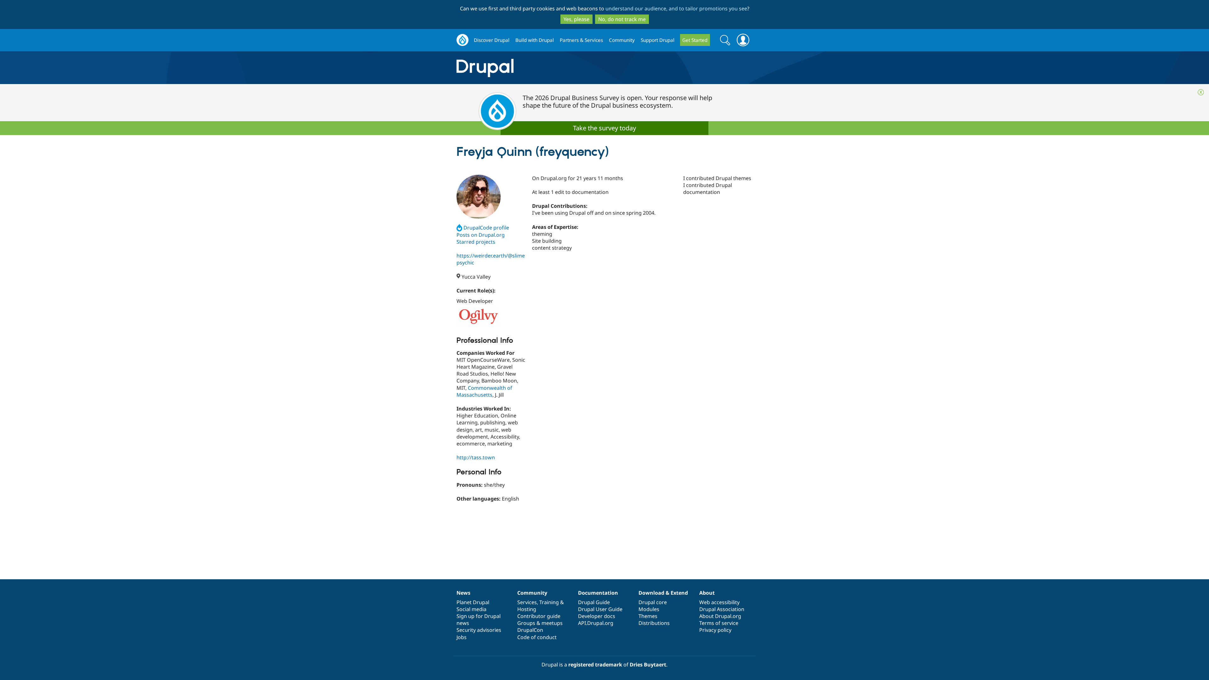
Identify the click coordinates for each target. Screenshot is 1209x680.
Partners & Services (581, 40)
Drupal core (653, 602)
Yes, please (576, 19)
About (707, 592)
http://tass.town (476, 457)
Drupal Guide (594, 602)
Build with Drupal (534, 40)
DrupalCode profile (486, 227)
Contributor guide (538, 616)
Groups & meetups (540, 623)
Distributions (654, 623)
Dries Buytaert (648, 664)
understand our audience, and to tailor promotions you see (676, 8)
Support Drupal (657, 40)
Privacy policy (715, 629)
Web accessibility (719, 602)
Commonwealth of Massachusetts (484, 391)
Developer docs (596, 616)
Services (527, 602)
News (463, 592)
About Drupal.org (720, 616)
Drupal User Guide (600, 609)
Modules (649, 609)
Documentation (598, 592)
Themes (648, 616)
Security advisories (479, 629)
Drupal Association (721, 609)
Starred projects (476, 241)
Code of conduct (537, 637)
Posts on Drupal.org (481, 234)
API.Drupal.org (595, 623)
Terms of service (718, 623)
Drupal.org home (462, 40)
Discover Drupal (491, 40)
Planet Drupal (473, 602)
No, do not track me (622, 19)
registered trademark (595, 664)
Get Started (694, 40)
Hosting (526, 609)
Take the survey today (604, 128)
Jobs (462, 637)
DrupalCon (530, 629)
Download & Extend (663, 592)
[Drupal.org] (541, 67)
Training (549, 602)
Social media (471, 609)
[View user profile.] (479, 197)
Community (622, 40)
